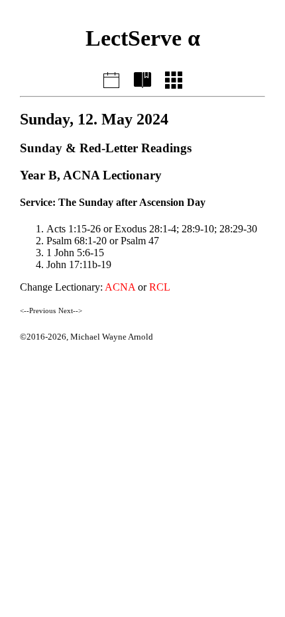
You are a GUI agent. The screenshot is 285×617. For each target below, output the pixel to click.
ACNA (120, 287)
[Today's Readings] (111, 78)
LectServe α (143, 38)
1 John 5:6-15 (75, 252)
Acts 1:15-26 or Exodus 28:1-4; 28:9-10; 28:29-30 (151, 228)
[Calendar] (174, 78)
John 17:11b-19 (78, 264)
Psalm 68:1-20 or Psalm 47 (102, 240)
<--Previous (38, 310)
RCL (159, 287)
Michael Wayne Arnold (111, 337)
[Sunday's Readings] (142, 78)
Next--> (70, 310)
